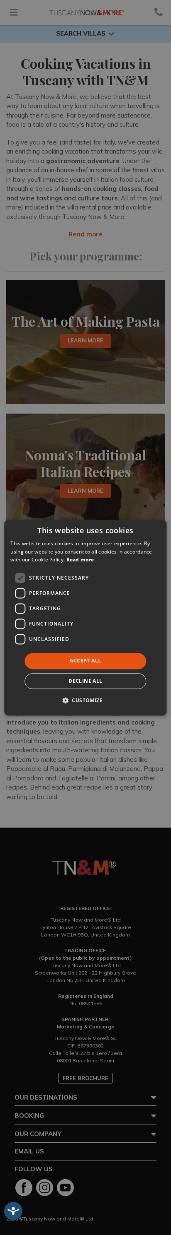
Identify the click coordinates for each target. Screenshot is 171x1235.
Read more (80, 559)
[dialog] (85, 617)
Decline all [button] (85, 680)
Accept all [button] (85, 660)
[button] (85, 700)
